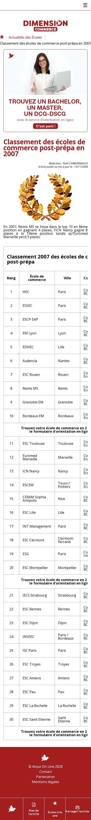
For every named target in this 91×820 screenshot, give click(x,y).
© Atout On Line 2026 (46, 766)
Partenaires (45, 776)
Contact (45, 771)
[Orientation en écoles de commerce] (1, 37)
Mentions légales (45, 781)
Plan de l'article (34, 812)
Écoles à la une (55, 808)
